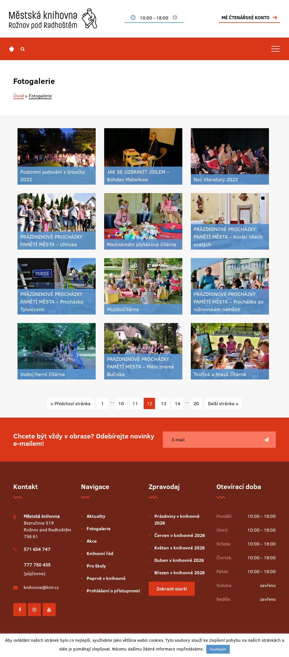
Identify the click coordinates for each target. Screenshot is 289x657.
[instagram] (34, 609)
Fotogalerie (99, 528)
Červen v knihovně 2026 (179, 535)
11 (135, 403)
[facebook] (19, 609)
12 (149, 403)
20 (196, 403)
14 (177, 403)
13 (163, 403)
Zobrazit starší (172, 589)
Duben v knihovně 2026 (179, 560)
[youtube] (49, 609)
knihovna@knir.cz (41, 587)
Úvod (18, 96)
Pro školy (96, 566)
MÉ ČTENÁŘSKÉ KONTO (246, 17)
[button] (23, 49)
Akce (92, 541)
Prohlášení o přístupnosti (113, 591)
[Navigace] (11, 48)
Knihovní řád (100, 553)
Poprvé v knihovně (106, 578)
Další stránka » (223, 403)
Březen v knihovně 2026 (179, 572)
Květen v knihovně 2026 (179, 548)
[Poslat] (266, 439)
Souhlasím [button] (218, 649)
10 (121, 403)
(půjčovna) (37, 569)
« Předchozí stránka (71, 403)
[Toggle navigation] (275, 49)
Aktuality (96, 516)
